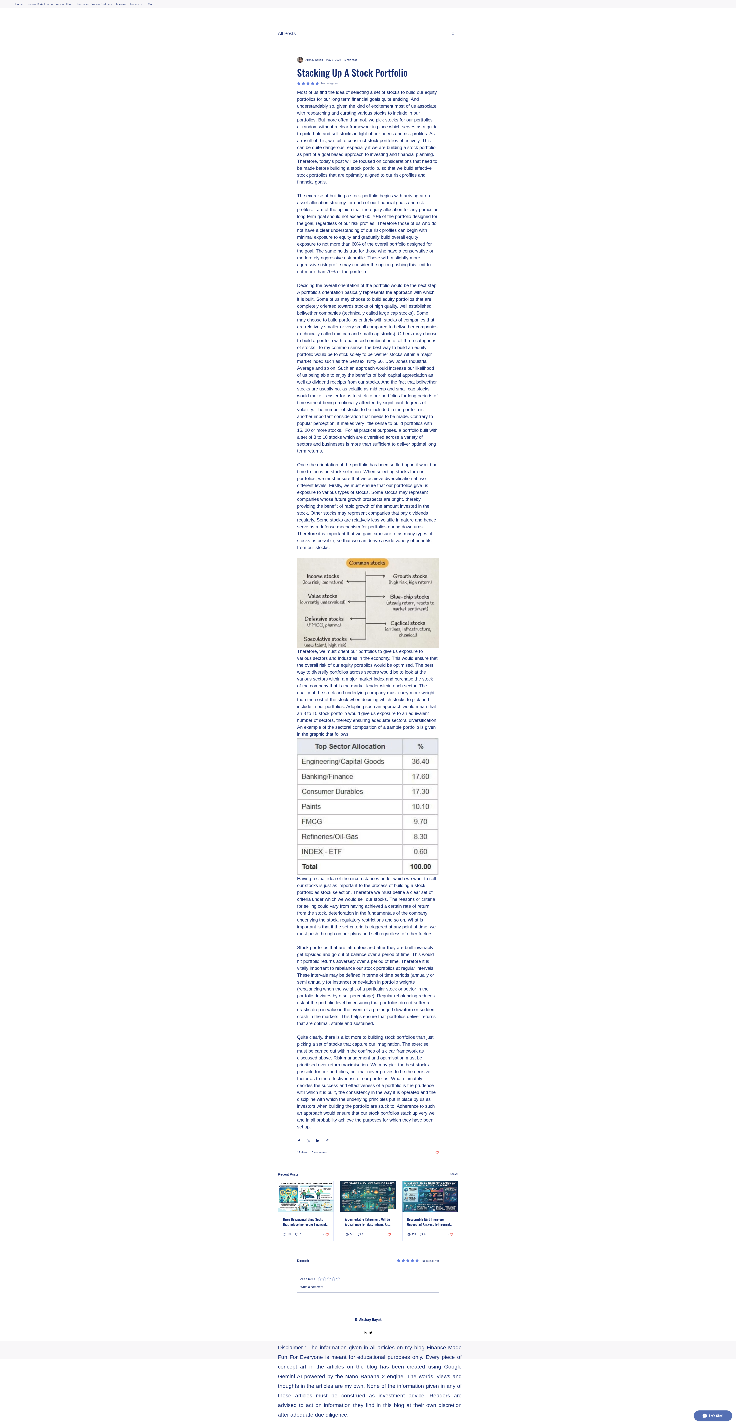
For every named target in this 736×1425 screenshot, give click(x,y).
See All (454, 1173)
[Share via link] (327, 1140)
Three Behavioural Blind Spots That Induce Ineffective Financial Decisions (304, 1222)
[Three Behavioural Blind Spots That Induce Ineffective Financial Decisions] (306, 1196)
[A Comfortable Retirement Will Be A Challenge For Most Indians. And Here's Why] (368, 1196)
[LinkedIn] (365, 1333)
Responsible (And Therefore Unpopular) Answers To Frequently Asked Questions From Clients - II (430, 1222)
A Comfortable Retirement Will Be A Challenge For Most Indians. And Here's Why (367, 1222)
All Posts (287, 33)
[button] (453, 33)
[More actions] (436, 59)
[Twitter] (371, 1333)
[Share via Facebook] (299, 1140)
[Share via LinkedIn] (318, 1140)
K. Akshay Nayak (368, 1319)
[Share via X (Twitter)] (308, 1140)
